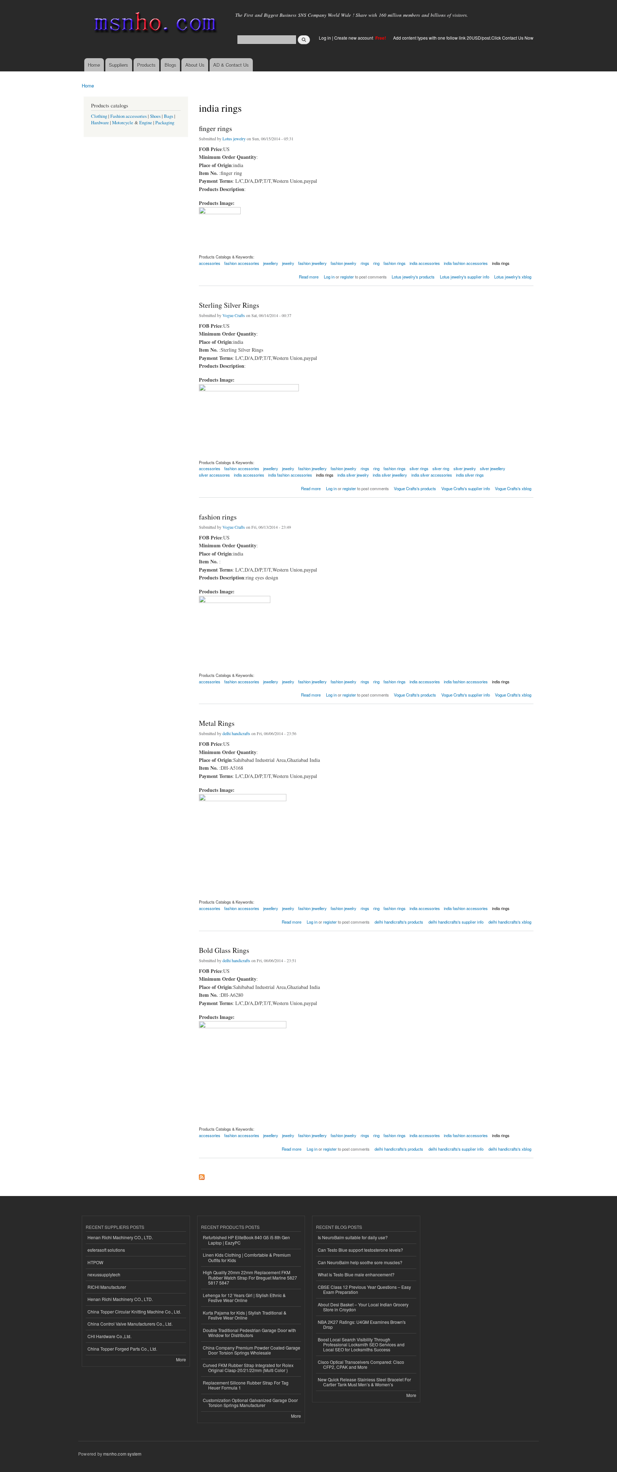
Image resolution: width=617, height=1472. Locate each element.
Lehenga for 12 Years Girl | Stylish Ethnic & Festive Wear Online (244, 1297)
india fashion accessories (466, 263)
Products (146, 64)
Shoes (155, 116)
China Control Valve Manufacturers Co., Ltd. (129, 1324)
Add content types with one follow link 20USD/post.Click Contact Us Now (463, 38)
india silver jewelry (353, 475)
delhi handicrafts (236, 733)
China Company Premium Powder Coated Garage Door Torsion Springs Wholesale (251, 1350)
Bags (168, 116)
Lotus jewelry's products (413, 277)
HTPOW (95, 1262)
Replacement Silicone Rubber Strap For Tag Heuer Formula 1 (246, 1385)
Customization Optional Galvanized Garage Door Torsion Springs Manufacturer (250, 1402)
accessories (209, 263)
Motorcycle (122, 123)
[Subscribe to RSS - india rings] (202, 1175)
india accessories (425, 263)
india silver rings (470, 475)
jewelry (288, 263)
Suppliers (118, 64)
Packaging (164, 123)
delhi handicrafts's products (399, 922)
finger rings (215, 128)
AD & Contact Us (231, 64)
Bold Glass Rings (224, 950)
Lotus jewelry (234, 138)
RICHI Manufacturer (106, 1287)
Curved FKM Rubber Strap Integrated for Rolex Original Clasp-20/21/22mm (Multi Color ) (248, 1367)
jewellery (270, 263)
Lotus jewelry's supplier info (464, 277)
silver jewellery (492, 468)
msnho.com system (122, 1454)
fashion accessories (241, 263)
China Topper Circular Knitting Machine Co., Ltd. (134, 1311)
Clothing (99, 116)
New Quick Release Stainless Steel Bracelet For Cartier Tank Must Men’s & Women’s (364, 1381)
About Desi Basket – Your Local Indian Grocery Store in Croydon (363, 1306)
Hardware (100, 123)
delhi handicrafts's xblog (509, 922)
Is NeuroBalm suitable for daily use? (353, 1237)
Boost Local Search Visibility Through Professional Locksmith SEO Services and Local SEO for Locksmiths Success (361, 1344)
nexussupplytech (103, 1274)
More (181, 1359)
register (347, 277)
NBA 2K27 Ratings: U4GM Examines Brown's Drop (362, 1324)
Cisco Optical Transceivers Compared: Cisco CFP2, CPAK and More (361, 1364)
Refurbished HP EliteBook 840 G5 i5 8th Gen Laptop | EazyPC (246, 1239)
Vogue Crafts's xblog (513, 488)
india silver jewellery (390, 475)
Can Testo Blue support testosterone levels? (360, 1250)
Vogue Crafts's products (415, 488)
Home (94, 64)
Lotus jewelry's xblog (512, 277)
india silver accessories (431, 475)
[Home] (154, 24)
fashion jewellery (312, 263)
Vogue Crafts (233, 315)
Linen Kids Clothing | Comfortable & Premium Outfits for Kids (247, 1257)
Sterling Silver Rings (229, 305)
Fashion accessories (128, 116)
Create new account (354, 38)
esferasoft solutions (106, 1250)
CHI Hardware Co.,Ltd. (109, 1336)
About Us (195, 64)
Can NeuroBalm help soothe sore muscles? (360, 1262)
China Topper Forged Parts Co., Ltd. (122, 1349)
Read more (308, 276)
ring (376, 263)
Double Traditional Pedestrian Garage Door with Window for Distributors (249, 1332)
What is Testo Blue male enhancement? (356, 1274)
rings (365, 263)
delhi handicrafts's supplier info (455, 922)
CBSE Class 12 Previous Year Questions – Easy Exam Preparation (364, 1289)
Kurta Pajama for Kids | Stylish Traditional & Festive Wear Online (244, 1315)
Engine (145, 123)
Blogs (170, 64)
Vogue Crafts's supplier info (465, 488)
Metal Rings (217, 723)
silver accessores (214, 475)
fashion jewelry (343, 263)
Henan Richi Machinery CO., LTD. (120, 1237)
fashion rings (394, 263)
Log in (325, 38)
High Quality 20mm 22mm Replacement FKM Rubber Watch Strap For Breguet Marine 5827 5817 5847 (250, 1277)
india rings (501, 263)
